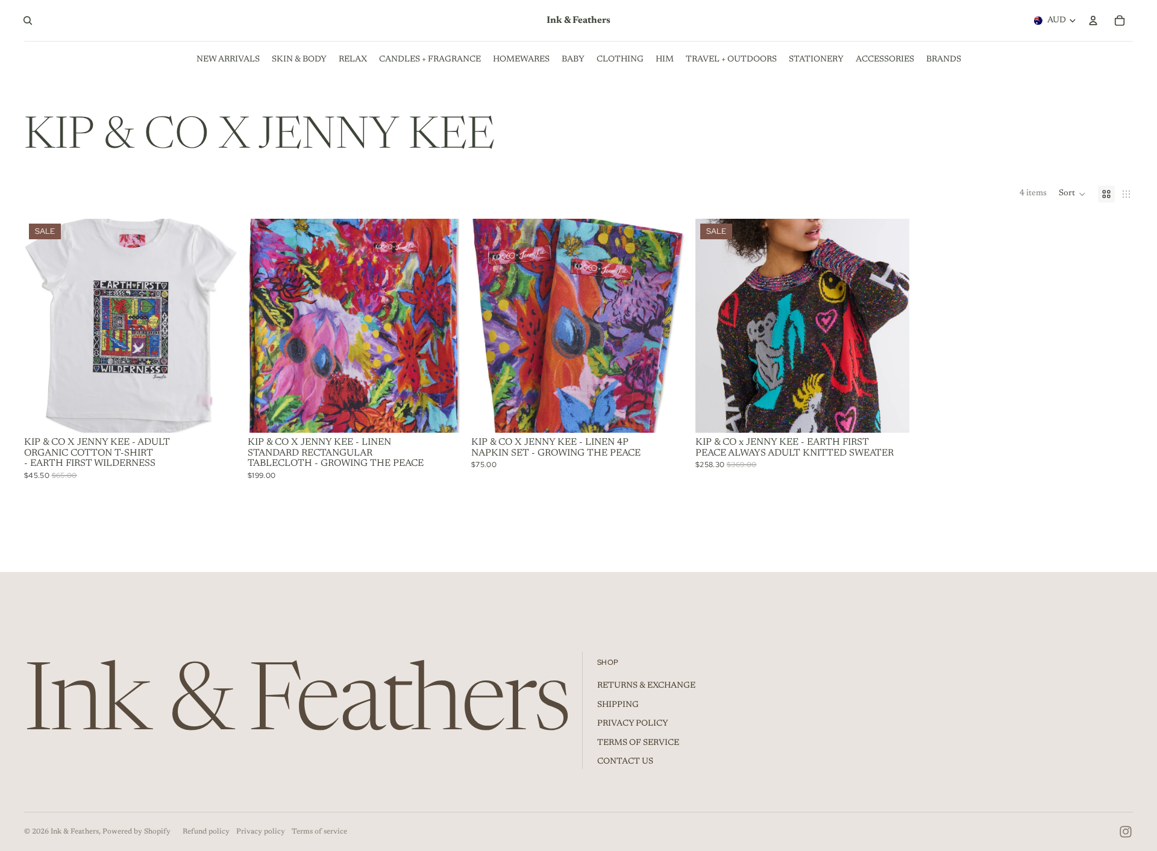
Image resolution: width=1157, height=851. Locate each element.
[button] (1072, 194)
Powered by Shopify (136, 831)
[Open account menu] (1093, 20)
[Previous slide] (42, 326)
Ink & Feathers (75, 831)
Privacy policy (260, 831)
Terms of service (319, 831)
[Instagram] (1125, 831)
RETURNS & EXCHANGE (646, 686)
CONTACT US (625, 762)
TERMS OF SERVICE (638, 743)
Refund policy (206, 831)
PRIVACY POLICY (632, 724)
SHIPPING (618, 705)
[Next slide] (220, 326)
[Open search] (27, 20)
